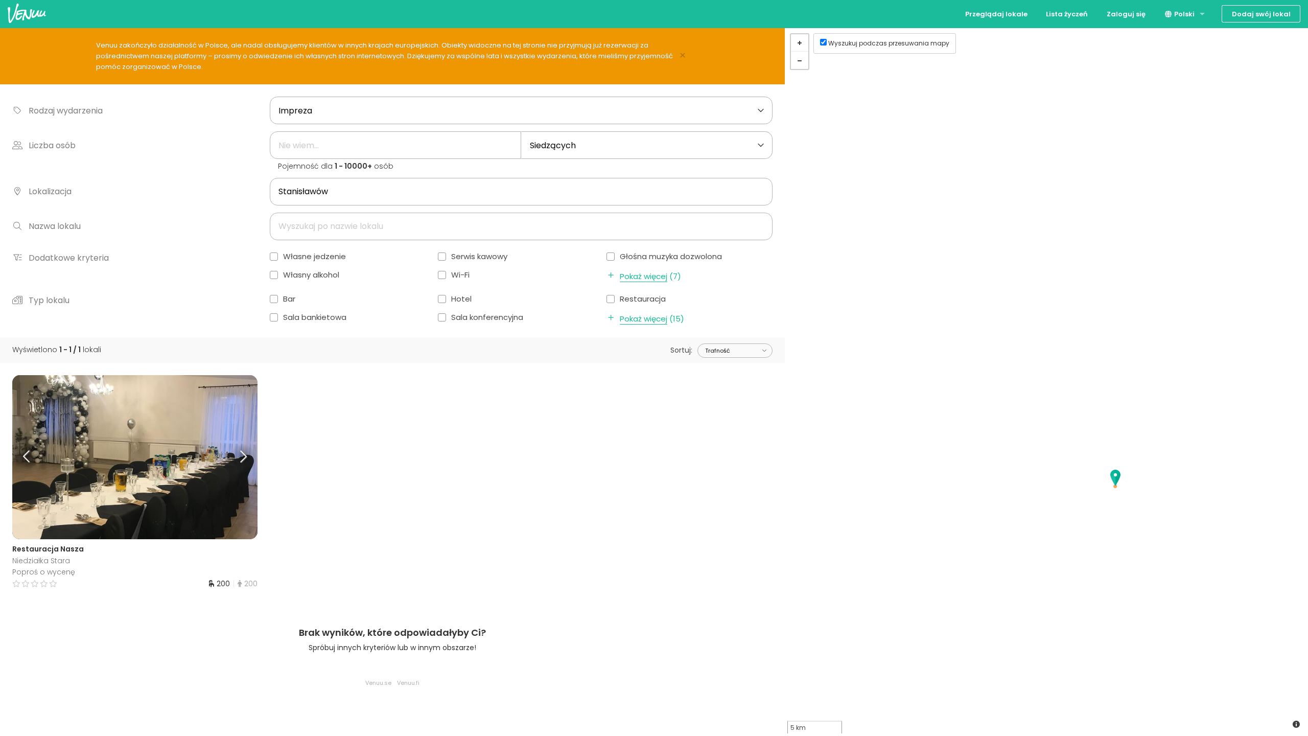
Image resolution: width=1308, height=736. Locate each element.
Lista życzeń (1067, 14)
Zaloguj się (1126, 14)
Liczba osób (52, 145)
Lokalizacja (50, 191)
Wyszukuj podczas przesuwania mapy (888, 43)
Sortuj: (681, 350)
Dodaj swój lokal (1261, 14)
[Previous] (43, 457)
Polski (1184, 14)
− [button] (799, 60)
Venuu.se (378, 683)
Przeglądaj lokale (996, 14)
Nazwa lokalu (55, 226)
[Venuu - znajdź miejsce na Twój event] (27, 13)
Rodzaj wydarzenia (66, 111)
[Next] (227, 457)
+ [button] (799, 43)
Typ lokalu (49, 300)
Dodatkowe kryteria (69, 258)
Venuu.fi (408, 683)
